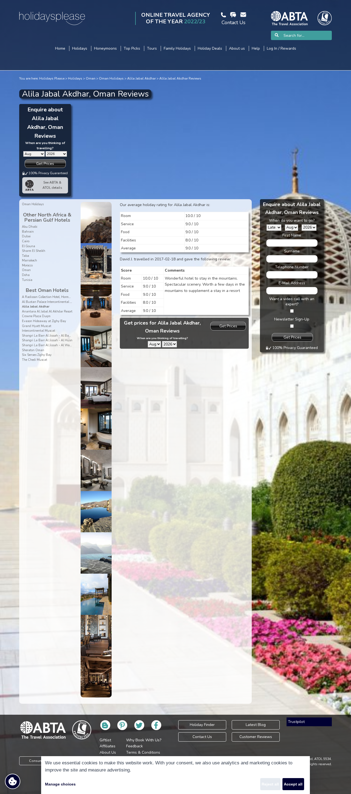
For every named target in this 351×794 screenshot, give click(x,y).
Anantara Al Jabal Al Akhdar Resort (47, 311)
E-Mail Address (292, 283)
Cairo (25, 241)
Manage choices (60, 784)
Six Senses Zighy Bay (37, 355)
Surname (292, 251)
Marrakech (29, 260)
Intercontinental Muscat (38, 331)
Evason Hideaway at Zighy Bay (44, 321)
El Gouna (28, 246)
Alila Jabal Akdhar (141, 78)
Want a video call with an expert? (291, 301)
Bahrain (28, 232)
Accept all (293, 784)
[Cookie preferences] (12, 781)
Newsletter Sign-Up (291, 319)
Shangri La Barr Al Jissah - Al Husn (47, 340)
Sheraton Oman (33, 350)
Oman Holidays (111, 78)
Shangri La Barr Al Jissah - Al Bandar (48, 336)
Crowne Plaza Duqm (36, 316)
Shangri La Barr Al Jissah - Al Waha (47, 345)
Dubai (26, 236)
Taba (25, 256)
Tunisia (27, 280)
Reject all (270, 784)
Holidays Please (51, 78)
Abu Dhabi (29, 227)
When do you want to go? (292, 220)
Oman (90, 78)
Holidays (75, 78)
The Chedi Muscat (34, 360)
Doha (26, 275)
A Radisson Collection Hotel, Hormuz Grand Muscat (57, 297)
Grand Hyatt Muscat (36, 326)
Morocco (27, 265)
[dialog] (175, 775)
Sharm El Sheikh (33, 251)
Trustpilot (296, 721)
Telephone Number (291, 267)
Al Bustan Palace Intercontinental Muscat (51, 302)
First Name (291, 235)
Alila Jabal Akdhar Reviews (180, 78)
